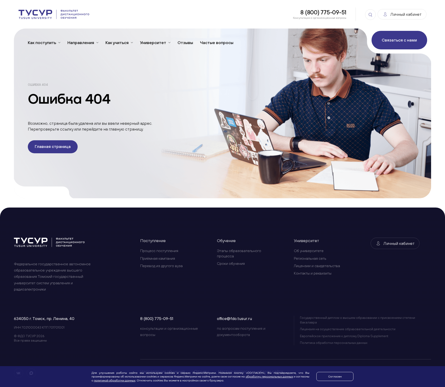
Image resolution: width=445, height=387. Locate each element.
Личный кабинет (399, 243)
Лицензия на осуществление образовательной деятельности (347, 329)
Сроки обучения (231, 263)
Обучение (226, 240)
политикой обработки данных (114, 380)
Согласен (335, 376)
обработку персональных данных (269, 376)
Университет (306, 240)
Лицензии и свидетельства (317, 266)
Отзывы (185, 42)
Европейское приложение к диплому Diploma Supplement (344, 336)
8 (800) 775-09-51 (156, 318)
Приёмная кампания (157, 258)
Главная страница (53, 146)
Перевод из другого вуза (161, 266)
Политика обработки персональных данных (333, 343)
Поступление (153, 240)
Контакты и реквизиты (312, 273)
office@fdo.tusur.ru (234, 318)
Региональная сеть (310, 258)
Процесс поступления (159, 251)
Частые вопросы (216, 42)
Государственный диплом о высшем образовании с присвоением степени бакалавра (357, 320)
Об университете (309, 251)
